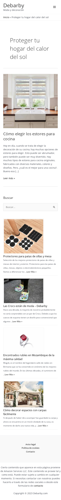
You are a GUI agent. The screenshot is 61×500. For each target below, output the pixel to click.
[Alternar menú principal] (54, 7)
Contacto (30, 451)
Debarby (13, 5)
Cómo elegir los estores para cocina (29, 136)
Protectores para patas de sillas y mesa (27, 256)
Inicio (6, 17)
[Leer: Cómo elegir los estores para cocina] (30, 100)
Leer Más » (31, 271)
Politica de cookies (30, 447)
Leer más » (9, 178)
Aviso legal (31, 444)
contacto (38, 485)
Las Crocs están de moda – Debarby (25, 306)
